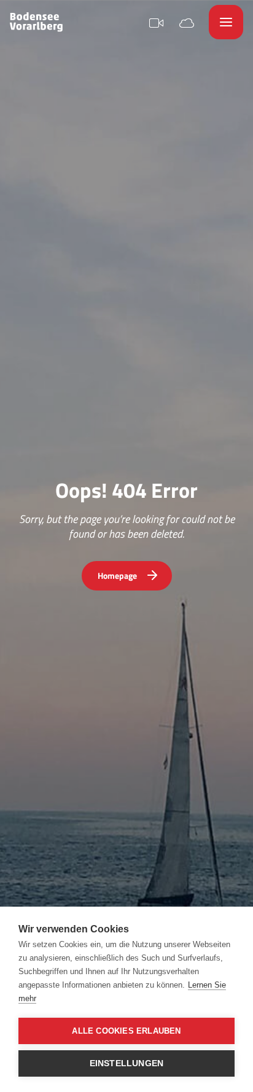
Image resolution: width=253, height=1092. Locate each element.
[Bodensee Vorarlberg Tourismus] (36, 22)
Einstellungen (127, 1063)
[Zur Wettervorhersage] (186, 21)
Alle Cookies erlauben (126, 1031)
